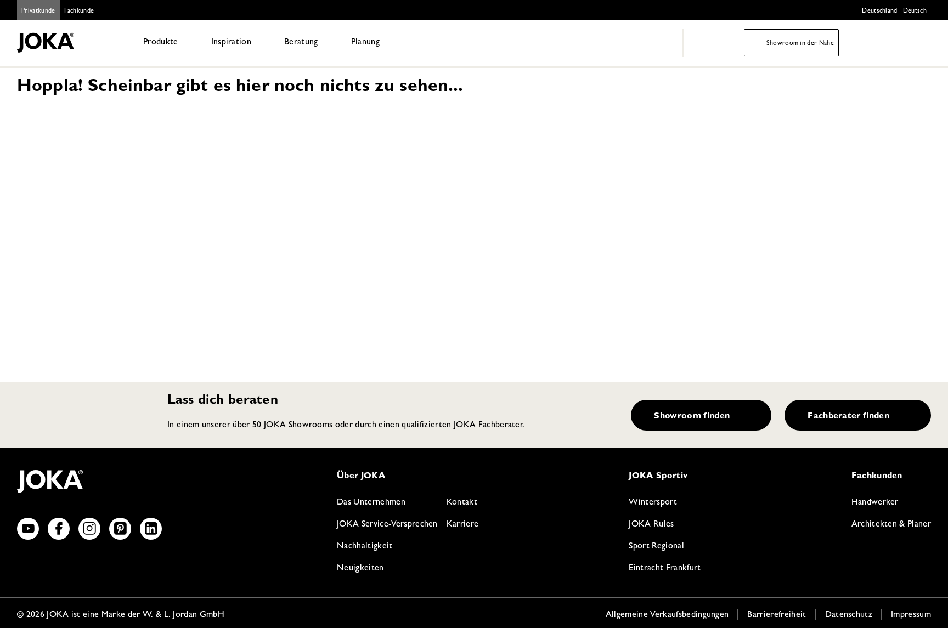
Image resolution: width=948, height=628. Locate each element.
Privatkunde (38, 11)
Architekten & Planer (891, 524)
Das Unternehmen (371, 503)
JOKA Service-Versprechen (387, 524)
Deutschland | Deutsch (894, 11)
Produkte (160, 42)
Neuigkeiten (360, 568)
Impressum (911, 615)
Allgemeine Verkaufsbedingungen (667, 615)
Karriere (463, 524)
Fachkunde (79, 11)
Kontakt (462, 503)
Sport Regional (656, 546)
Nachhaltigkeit (364, 546)
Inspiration (231, 42)
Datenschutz (849, 615)
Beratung (301, 42)
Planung (365, 42)
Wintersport (653, 503)
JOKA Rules (651, 524)
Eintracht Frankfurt (665, 568)
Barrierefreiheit (776, 615)
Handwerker (875, 503)
